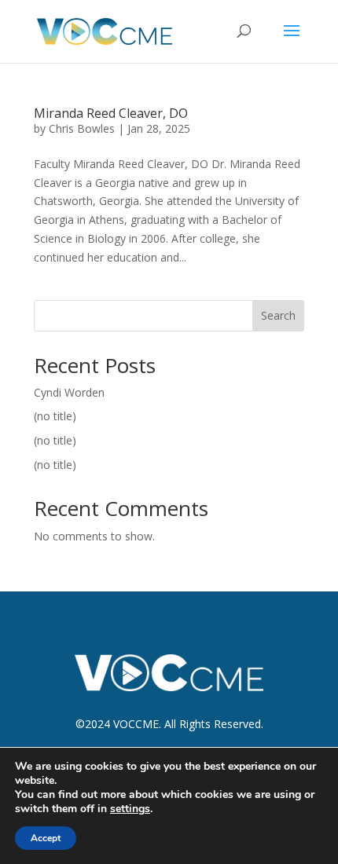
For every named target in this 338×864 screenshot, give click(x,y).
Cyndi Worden (69, 392)
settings (130, 809)
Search (278, 315)
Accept (46, 838)
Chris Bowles (82, 128)
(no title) (55, 415)
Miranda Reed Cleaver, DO (111, 113)
